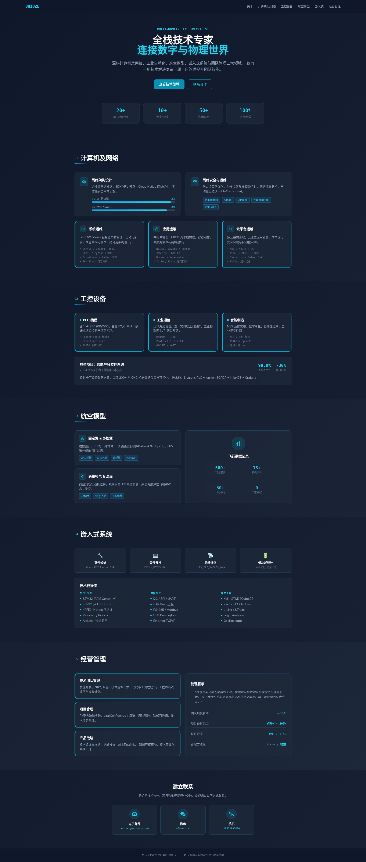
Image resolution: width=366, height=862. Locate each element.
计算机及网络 (267, 6)
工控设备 (287, 6)
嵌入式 (319, 6)
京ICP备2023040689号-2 (160, 855)
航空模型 (304, 6)
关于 (250, 6)
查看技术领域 (169, 84)
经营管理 (335, 6)
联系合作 (200, 84)
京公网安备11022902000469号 (205, 855)
